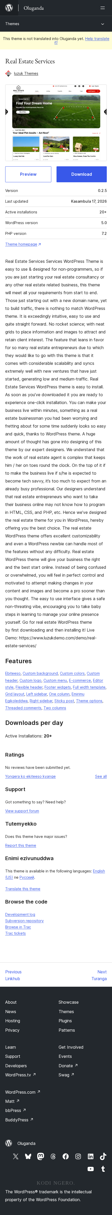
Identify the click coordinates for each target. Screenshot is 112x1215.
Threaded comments (23, 708)
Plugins (65, 1020)
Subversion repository (24, 920)
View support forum (22, 811)
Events (65, 1056)
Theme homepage (21, 244)
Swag (66, 1074)
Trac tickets (15, 933)
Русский (27, 877)
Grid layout (14, 694)
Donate (68, 1065)
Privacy (12, 1030)
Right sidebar (41, 701)
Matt (12, 1101)
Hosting (12, 1020)
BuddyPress (19, 1119)
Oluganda (26, 1143)
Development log (20, 914)
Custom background (40, 673)
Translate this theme (22, 889)
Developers (16, 1065)
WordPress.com (23, 1092)
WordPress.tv (20, 1074)
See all (101, 776)
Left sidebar (36, 694)
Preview (28, 174)
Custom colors (72, 673)
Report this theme (20, 845)
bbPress (15, 1110)
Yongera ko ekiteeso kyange (30, 776)
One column (59, 694)
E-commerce (80, 680)
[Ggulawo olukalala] (103, 8)
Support (12, 1056)
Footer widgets (58, 687)
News (10, 1011)
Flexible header (29, 687)
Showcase (69, 1002)
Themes (12, 23)
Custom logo (30, 680)
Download (81, 174)
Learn (10, 1047)
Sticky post (64, 701)
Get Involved (71, 1047)
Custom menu (55, 680)
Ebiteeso (13, 673)
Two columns (54, 708)
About (11, 1002)
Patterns (67, 1030)
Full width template (89, 687)
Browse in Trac (18, 927)
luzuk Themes (26, 73)
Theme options (89, 701)
